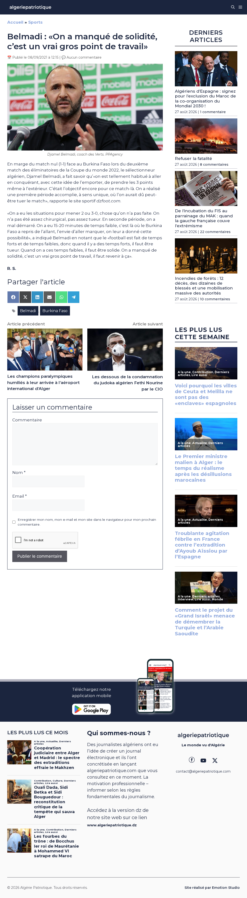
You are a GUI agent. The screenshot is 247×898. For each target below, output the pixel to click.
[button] (233, 7)
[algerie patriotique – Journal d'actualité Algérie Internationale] (30, 7)
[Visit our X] (215, 760)
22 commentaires (215, 232)
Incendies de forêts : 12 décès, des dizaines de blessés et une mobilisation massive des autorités (204, 285)
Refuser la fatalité (193, 158)
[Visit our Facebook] (192, 760)
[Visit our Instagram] (203, 760)
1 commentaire (213, 112)
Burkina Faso (55, 310)
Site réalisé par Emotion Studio (212, 887)
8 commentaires (214, 164)
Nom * (19, 472)
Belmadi (28, 310)
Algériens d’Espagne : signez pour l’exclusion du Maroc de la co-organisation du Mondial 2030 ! (205, 98)
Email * (19, 496)
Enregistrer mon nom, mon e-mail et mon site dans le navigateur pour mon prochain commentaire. (87, 522)
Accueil (15, 22)
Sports (35, 22)
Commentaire (27, 420)
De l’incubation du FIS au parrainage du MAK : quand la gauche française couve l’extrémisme (204, 218)
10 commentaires (215, 299)
